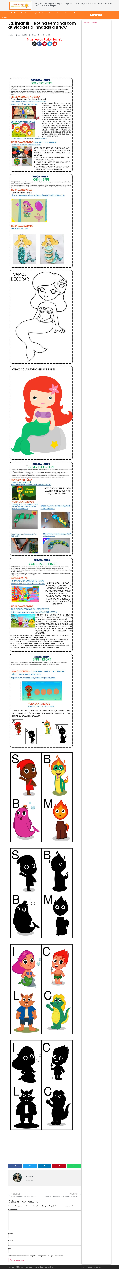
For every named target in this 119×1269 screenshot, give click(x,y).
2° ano (59, 13)
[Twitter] (94, 15)
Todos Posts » (30, 1180)
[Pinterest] (44, 43)
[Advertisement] (44, 61)
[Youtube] (97, 15)
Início (4, 13)
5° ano (4, 17)
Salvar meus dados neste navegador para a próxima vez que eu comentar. (36, 1256)
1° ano (51, 13)
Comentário (13, 1209)
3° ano (67, 13)
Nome (11, 1233)
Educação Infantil (36, 13)
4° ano (75, 13)
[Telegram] (49, 43)
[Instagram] (100, 15)
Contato (24, 13)
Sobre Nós (13, 13)
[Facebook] (91, 15)
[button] (15, 1166)
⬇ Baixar (41, 125)
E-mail (11, 1241)
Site (9, 1248)
